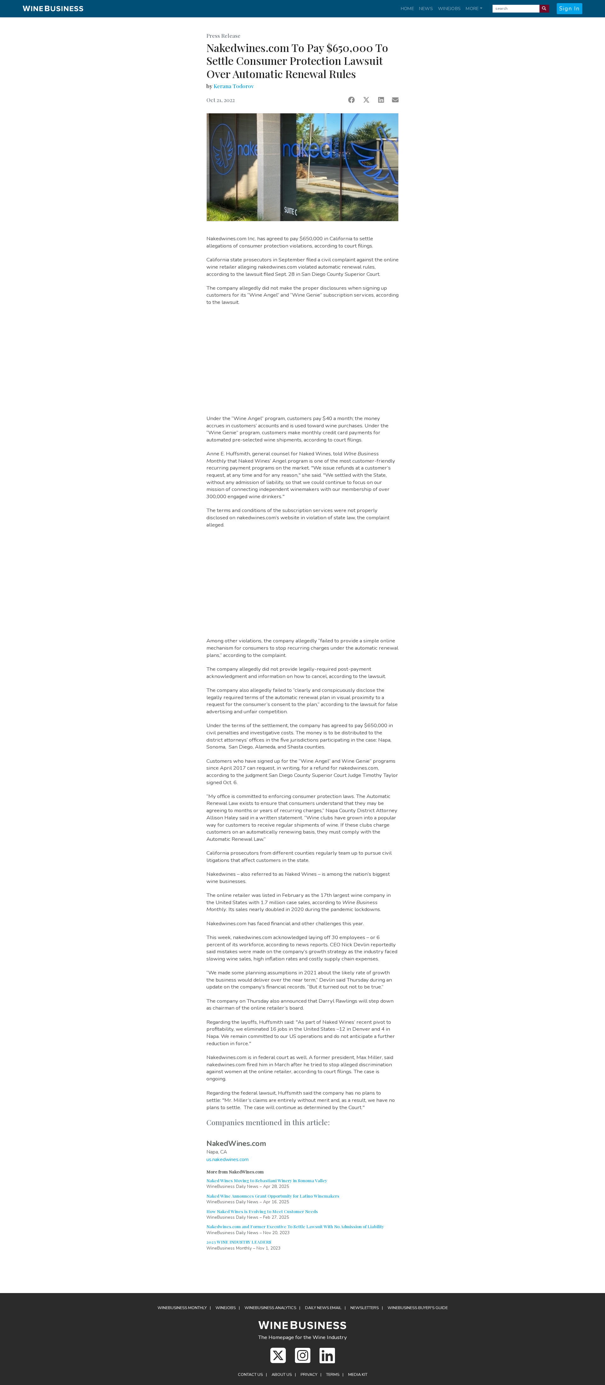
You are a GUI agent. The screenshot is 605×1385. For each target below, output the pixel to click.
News (426, 8)
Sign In (569, 8)
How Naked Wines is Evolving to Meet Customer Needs (262, 1211)
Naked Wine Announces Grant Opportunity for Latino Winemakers (272, 1196)
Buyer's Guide (418, 1308)
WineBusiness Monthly (182, 1308)
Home (407, 8)
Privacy (309, 1374)
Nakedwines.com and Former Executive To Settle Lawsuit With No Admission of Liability (295, 1226)
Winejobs (449, 8)
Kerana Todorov (234, 86)
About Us (282, 1374)
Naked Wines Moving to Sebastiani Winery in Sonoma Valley (266, 1180)
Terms (332, 1374)
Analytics (270, 1308)
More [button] (472, 8)
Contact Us (250, 1374)
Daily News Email (323, 1308)
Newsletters (364, 1308)
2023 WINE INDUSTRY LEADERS (238, 1242)
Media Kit (357, 1374)
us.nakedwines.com (227, 1159)
